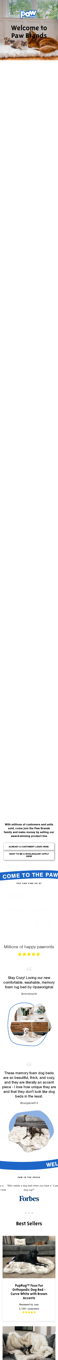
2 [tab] (29, 1213)
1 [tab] (26, 1213)
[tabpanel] (29, 1192)
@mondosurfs (29, 994)
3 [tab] (32, 1213)
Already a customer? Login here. (29, 846)
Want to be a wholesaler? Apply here (29, 855)
